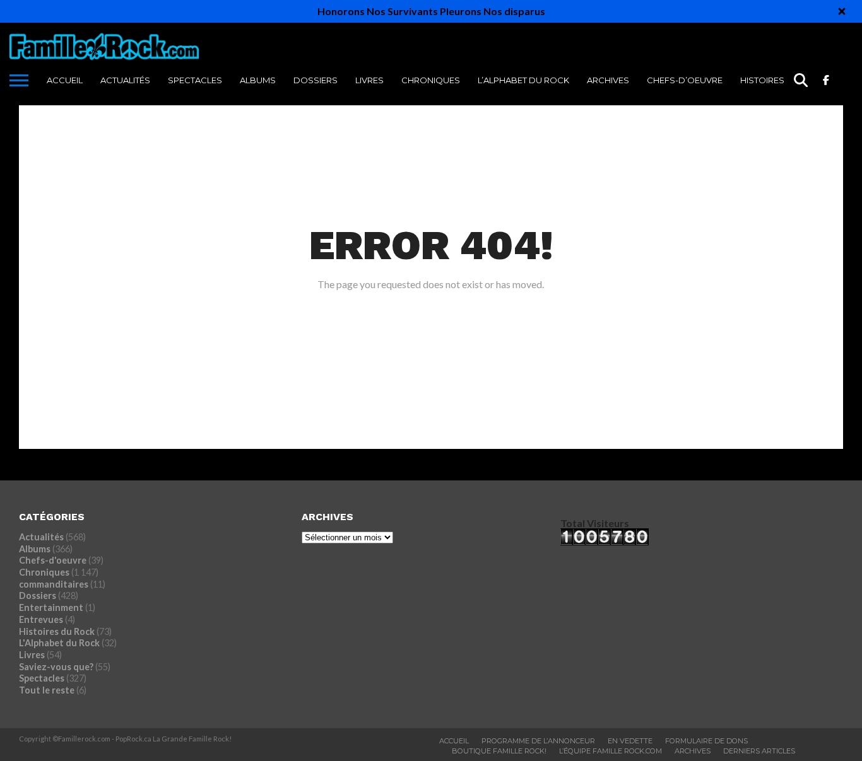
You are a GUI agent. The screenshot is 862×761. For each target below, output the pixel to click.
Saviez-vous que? (56, 666)
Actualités (125, 80)
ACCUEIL (65, 80)
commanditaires (53, 584)
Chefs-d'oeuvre (52, 560)
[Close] (842, 11)
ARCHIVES (608, 80)
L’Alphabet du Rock (523, 80)
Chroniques (430, 80)
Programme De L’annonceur (538, 740)
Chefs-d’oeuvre (685, 80)
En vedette (630, 740)
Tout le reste (46, 690)
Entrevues (41, 619)
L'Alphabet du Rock (59, 642)
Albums (258, 80)
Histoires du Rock (783, 80)
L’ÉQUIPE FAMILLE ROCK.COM (610, 750)
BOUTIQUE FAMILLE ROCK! (499, 750)
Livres (369, 80)
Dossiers (315, 80)
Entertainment (51, 607)
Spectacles (195, 80)
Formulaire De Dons (706, 740)
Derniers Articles (759, 750)
